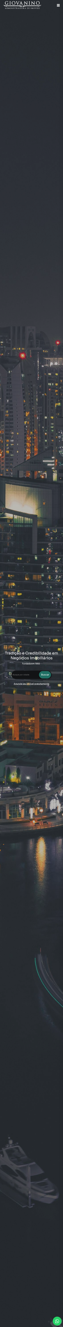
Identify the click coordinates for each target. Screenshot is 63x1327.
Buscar (45, 674)
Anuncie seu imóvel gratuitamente (31, 683)
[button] (58, 5)
